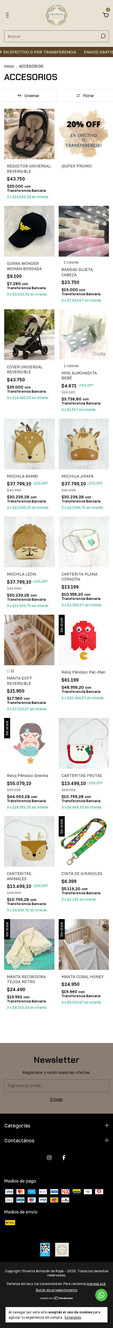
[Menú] (8, 15)
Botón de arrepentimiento (56, 1290)
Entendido (73, 1317)
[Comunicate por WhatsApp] (101, 1295)
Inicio (9, 66)
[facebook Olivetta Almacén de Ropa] (63, 1157)
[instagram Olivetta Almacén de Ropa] (49, 1157)
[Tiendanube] (56, 1298)
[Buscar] (103, 36)
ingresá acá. (96, 1284)
